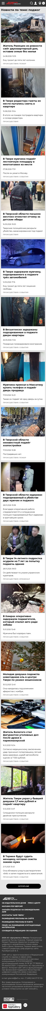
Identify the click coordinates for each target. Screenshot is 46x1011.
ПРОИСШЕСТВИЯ (10, 121)
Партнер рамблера (22, 999)
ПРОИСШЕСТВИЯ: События (15, 177)
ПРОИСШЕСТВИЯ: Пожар (14, 63)
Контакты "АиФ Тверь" (13, 915)
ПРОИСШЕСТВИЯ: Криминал (16, 579)
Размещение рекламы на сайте (18, 918)
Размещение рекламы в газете (17, 922)
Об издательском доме (14, 903)
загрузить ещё (23, 886)
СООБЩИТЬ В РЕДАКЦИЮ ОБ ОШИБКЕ (19, 931)
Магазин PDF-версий (12, 906)
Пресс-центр (34, 903)
